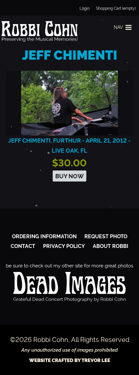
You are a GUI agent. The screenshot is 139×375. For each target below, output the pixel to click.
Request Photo (105, 236)
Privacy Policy (64, 246)
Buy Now (69, 176)
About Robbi (110, 246)
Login (85, 8)
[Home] (39, 31)
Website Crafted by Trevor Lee (69, 360)
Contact (23, 246)
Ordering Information (44, 236)
